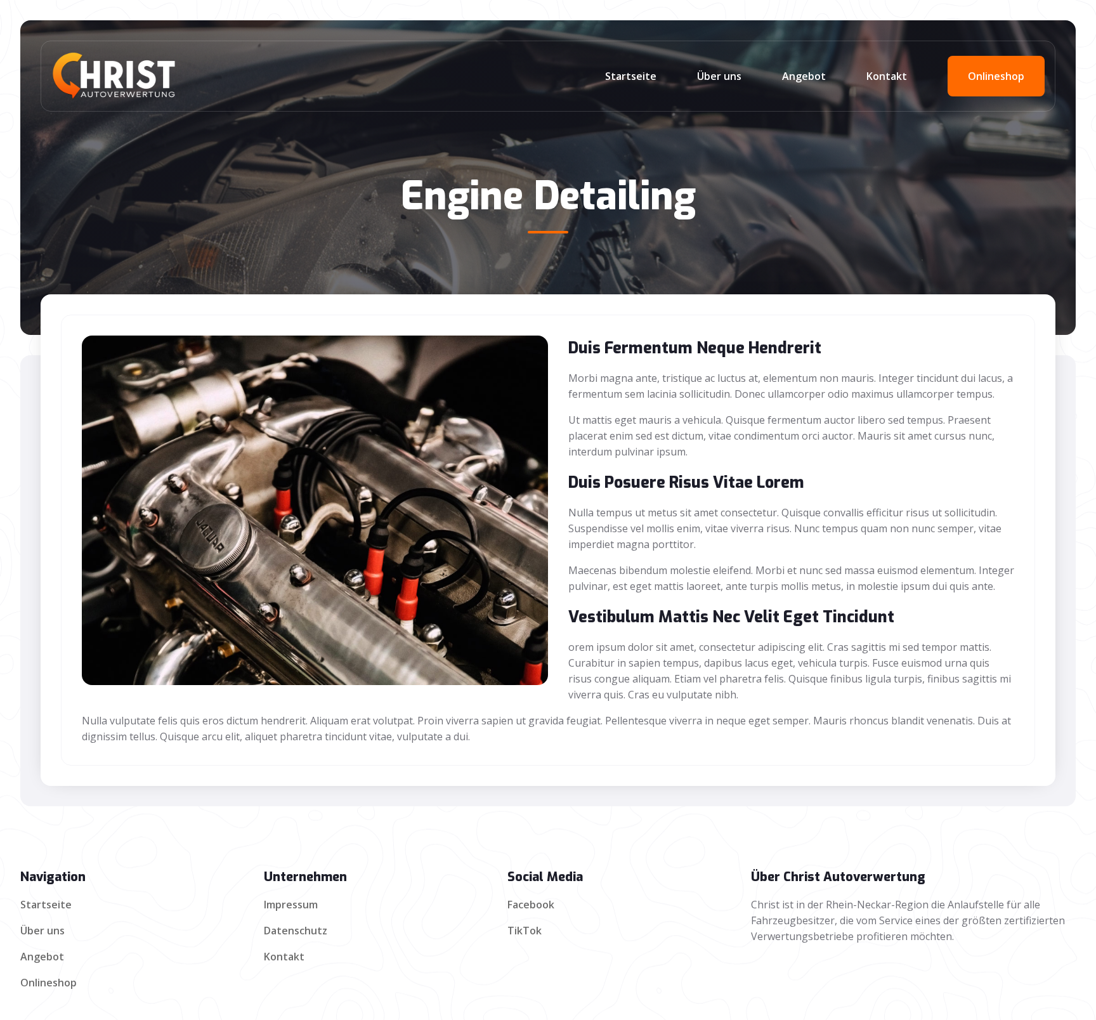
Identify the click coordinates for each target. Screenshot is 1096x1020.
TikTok (524, 931)
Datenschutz (295, 931)
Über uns (719, 76)
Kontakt (886, 76)
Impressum (291, 905)
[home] (210, 76)
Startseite (630, 76)
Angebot (804, 76)
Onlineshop (996, 76)
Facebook (530, 905)
